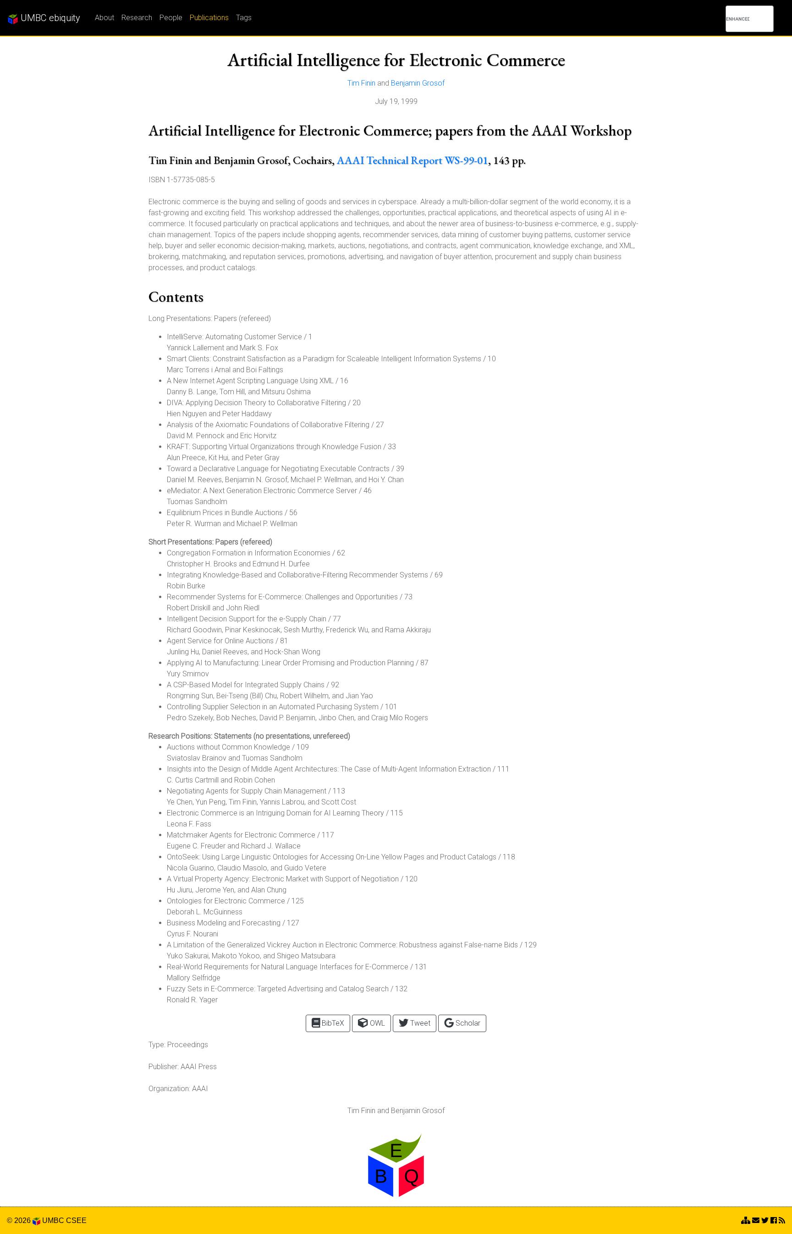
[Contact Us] (745, 1220)
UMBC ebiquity (49, 17)
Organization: (169, 1088)
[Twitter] (765, 1220)
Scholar (467, 1023)
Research (136, 17)
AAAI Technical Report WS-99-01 (412, 160)
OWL (376, 1023)
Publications (209, 17)
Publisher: (163, 1066)
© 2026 (20, 1220)
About (104, 17)
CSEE (76, 1220)
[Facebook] (773, 1220)
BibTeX (332, 1023)
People (171, 17)
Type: (156, 1044)
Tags (244, 17)
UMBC (53, 1220)
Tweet (419, 1023)
